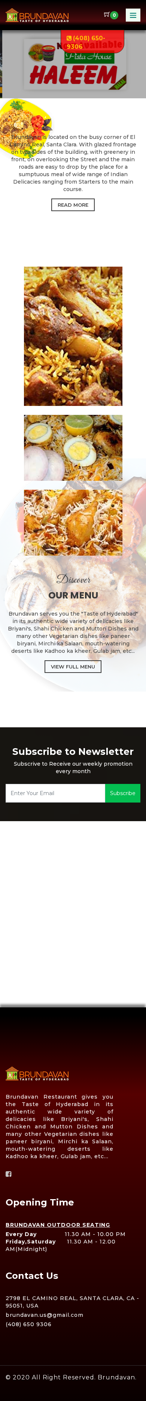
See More (73, 89)
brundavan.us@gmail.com (44, 1315)
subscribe (123, 793)
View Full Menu (73, 667)
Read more (73, 205)
